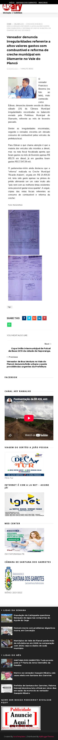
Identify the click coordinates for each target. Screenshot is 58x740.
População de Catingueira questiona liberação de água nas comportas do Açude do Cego (32, 617)
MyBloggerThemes (46, 736)
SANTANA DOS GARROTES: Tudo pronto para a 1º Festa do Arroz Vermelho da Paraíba (33, 662)
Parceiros (43, 3)
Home (9, 24)
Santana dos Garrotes (26, 3)
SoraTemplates (19, 736)
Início (12, 3)
